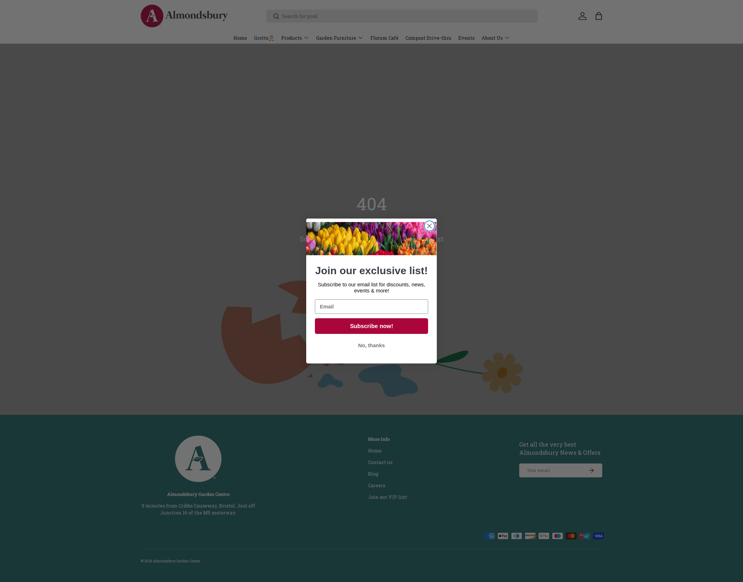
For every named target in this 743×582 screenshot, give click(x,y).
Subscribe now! (371, 326)
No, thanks (371, 345)
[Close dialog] (429, 226)
